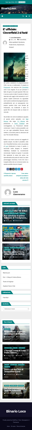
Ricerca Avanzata (21, 426)
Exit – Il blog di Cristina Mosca (12, 277)
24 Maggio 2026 (10, 393)
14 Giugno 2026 (10, 374)
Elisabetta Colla (20, 238)
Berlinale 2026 (8, 347)
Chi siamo (13, 426)
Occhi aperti (7, 249)
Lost (6, 146)
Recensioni (22, 213)
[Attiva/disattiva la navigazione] (29, 16)
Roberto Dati (19, 220)
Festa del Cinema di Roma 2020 (11, 229)
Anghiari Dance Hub (9, 286)
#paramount (20, 44)
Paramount (7, 87)
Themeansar (16, 422)
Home (8, 426)
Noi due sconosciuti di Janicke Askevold (14, 389)
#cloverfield (22, 39)
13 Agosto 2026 (10, 336)
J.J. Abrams (21, 121)
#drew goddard (13, 42)
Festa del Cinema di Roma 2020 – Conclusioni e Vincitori (16, 236)
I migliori (6, 247)
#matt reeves (12, 44)
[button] (23, 16)
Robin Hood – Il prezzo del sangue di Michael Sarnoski (14, 333)
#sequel (11, 47)
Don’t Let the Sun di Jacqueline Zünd (13, 370)
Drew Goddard (19, 123)
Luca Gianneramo (16, 37)
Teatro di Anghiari (8, 281)
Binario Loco (8, 8)
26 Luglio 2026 (10, 355)
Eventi (5, 211)
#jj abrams (21, 42)
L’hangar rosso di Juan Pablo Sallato (15, 351)
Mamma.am (6, 273)
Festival (11, 211)
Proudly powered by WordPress (10, 420)
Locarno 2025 (13, 364)
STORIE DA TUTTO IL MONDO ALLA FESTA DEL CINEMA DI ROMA (14, 254)
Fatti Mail (5, 297)
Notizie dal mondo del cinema (11, 213)
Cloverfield (25, 87)
